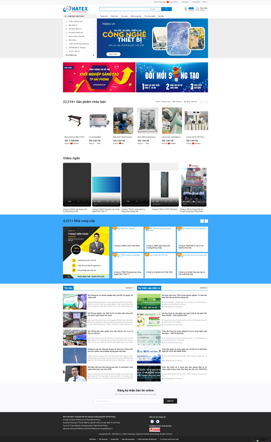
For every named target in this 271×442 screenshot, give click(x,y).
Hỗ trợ (205, 2)
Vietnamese (173, 2)
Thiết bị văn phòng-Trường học (78, 44)
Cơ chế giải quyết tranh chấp (169, 439)
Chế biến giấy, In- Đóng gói (77, 47)
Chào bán (114, 16)
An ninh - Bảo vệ (73, 51)
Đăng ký (170, 401)
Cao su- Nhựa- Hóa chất (76, 36)
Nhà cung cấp (136, 16)
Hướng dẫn (196, 2)
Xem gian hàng (128, 245)
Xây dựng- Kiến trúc (75, 29)
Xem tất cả (129, 288)
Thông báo (185, 2)
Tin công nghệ (149, 16)
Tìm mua (124, 16)
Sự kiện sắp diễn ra (149, 288)
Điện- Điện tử (72, 25)
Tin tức (68, 288)
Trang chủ (104, 16)
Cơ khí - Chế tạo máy (75, 21)
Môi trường (72, 40)
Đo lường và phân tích (75, 32)
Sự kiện (161, 16)
